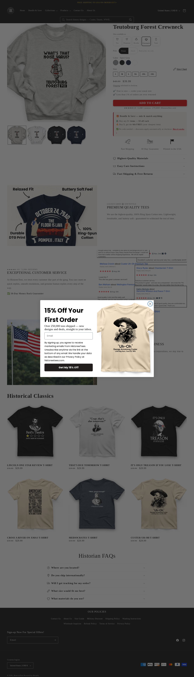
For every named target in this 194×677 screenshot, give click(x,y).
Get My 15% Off (69, 367)
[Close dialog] (150, 303)
